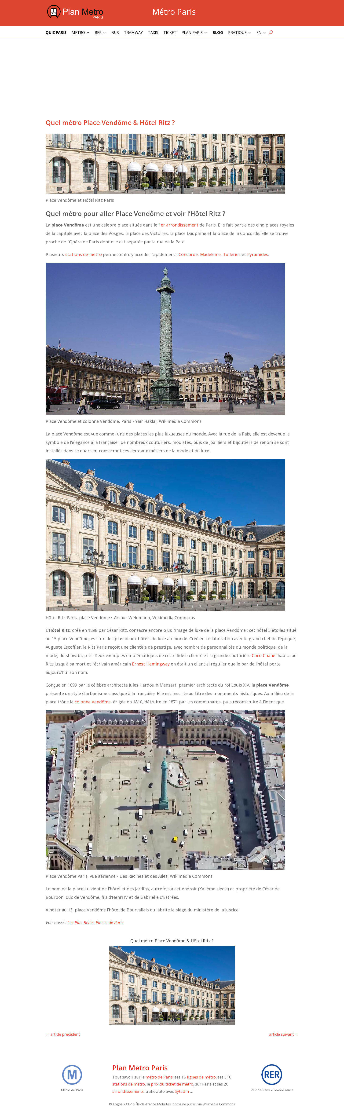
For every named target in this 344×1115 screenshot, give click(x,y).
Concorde (188, 254)
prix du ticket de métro (172, 1084)
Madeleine (210, 254)
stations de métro (83, 254)
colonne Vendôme (93, 702)
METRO (78, 33)
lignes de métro (201, 1077)
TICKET (169, 33)
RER (98, 33)
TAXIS (153, 33)
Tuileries (232, 254)
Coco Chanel (264, 655)
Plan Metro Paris (140, 1067)
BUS (115, 33)
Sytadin (182, 1091)
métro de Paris (159, 1077)
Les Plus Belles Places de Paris (95, 922)
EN (259, 33)
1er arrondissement (178, 225)
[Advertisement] (172, 73)
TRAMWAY (133, 33)
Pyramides (257, 254)
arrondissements (128, 1091)
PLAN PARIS (192, 33)
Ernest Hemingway (151, 664)
